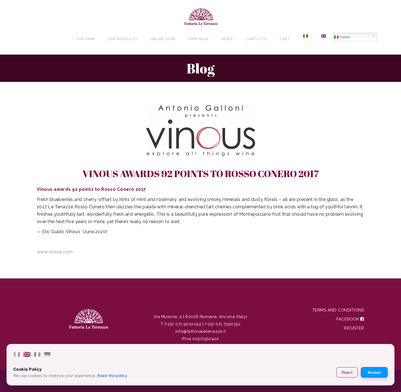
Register (354, 328)
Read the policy (112, 375)
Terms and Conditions (338, 310)
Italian (344, 37)
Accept (374, 372)
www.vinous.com (55, 251)
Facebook (348, 319)
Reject (347, 372)
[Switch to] (306, 39)
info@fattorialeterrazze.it (200, 331)
